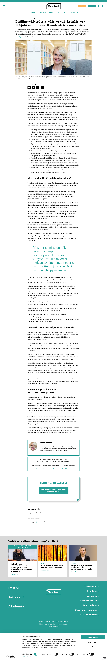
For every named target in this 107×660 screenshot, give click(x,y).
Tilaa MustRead (91, 586)
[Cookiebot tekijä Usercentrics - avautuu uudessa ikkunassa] (11, 657)
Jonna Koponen (19, 37)
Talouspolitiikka (47, 13)
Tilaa (82, 6)
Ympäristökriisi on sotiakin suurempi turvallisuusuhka (52, 566)
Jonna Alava (74, 572)
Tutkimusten (32, 192)
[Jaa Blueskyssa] (29, 87)
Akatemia (32, 13)
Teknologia (57, 18)
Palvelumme (92, 6)
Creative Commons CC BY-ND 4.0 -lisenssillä (61, 465)
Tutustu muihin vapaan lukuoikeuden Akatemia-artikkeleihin (53, 469)
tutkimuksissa (39, 222)
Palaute (51, 621)
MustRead (74, 13)
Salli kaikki (93, 637)
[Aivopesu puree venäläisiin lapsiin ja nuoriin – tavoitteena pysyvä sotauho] (83, 560)
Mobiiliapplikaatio (63, 624)
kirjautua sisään (39, 522)
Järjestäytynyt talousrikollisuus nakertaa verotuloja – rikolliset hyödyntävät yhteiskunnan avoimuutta (21, 567)
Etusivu (14, 587)
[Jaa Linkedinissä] (37, 87)
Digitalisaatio (28, 18)
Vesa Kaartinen (45, 570)
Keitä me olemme (91, 605)
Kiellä (93, 647)
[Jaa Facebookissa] (33, 87)
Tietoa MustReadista (89, 614)
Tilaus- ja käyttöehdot (61, 621)
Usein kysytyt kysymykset (87, 610)
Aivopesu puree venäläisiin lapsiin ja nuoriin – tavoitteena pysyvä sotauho (81, 567)
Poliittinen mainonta (89, 600)
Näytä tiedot (25, 656)
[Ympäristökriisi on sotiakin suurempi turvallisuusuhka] (52, 560)
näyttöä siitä (38, 233)
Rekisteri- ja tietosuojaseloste (47, 624)
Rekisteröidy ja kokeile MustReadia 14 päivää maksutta (53, 490)
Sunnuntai (62, 13)
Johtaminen (39, 18)
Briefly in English (53, 626)
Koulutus (48, 18)
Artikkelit (16, 596)
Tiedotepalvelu (92, 596)
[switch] (56, 654)
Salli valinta (93, 642)
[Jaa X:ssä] (42, 87)
